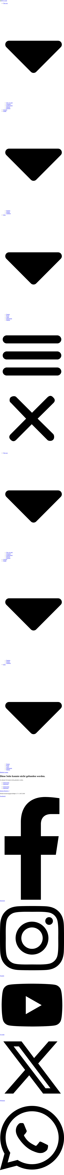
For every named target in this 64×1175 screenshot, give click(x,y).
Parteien (8, 210)
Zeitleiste (8, 213)
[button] (32, 386)
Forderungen (9, 105)
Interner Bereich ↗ (4, 791)
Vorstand (8, 104)
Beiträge (8, 108)
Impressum (6, 784)
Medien (8, 320)
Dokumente (9, 318)
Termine (5, 109)
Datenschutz (6, 782)
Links (7, 317)
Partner (8, 314)
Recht (7, 315)
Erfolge (8, 212)
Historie (8, 107)
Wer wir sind (9, 102)
